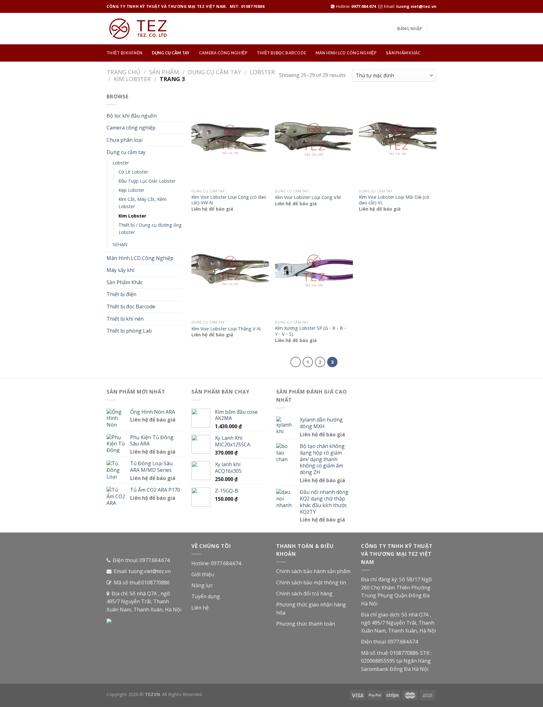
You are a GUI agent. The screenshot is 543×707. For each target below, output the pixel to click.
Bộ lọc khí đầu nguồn (132, 115)
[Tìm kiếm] (434, 29)
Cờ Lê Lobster (133, 172)
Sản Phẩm (164, 72)
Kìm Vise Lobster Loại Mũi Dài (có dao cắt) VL (394, 200)
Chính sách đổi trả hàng (304, 593)
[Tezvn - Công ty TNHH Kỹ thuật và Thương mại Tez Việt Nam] (138, 28)
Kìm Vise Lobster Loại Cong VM (308, 197)
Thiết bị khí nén (124, 52)
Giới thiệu (202, 574)
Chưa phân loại (124, 139)
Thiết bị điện (121, 294)
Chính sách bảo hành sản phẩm (313, 571)
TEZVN (152, 694)
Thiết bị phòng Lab (129, 330)
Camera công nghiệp (223, 52)
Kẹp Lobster (131, 190)
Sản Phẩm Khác (403, 52)
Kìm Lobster (132, 79)
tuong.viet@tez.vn (416, 6)
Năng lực (202, 585)
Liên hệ (200, 607)
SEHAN (119, 244)
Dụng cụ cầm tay (171, 52)
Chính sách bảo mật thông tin (311, 582)
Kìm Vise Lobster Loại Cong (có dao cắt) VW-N (228, 200)
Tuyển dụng (205, 596)
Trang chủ (123, 72)
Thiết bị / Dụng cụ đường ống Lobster (150, 228)
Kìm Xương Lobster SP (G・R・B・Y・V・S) (311, 331)
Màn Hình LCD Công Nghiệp (346, 52)
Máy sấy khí (120, 270)
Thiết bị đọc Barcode (281, 52)
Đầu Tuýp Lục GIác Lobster (146, 181)
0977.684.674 (363, 6)
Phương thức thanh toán (305, 623)
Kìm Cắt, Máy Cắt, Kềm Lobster (142, 202)
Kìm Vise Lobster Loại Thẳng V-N (226, 329)
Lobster (262, 72)
